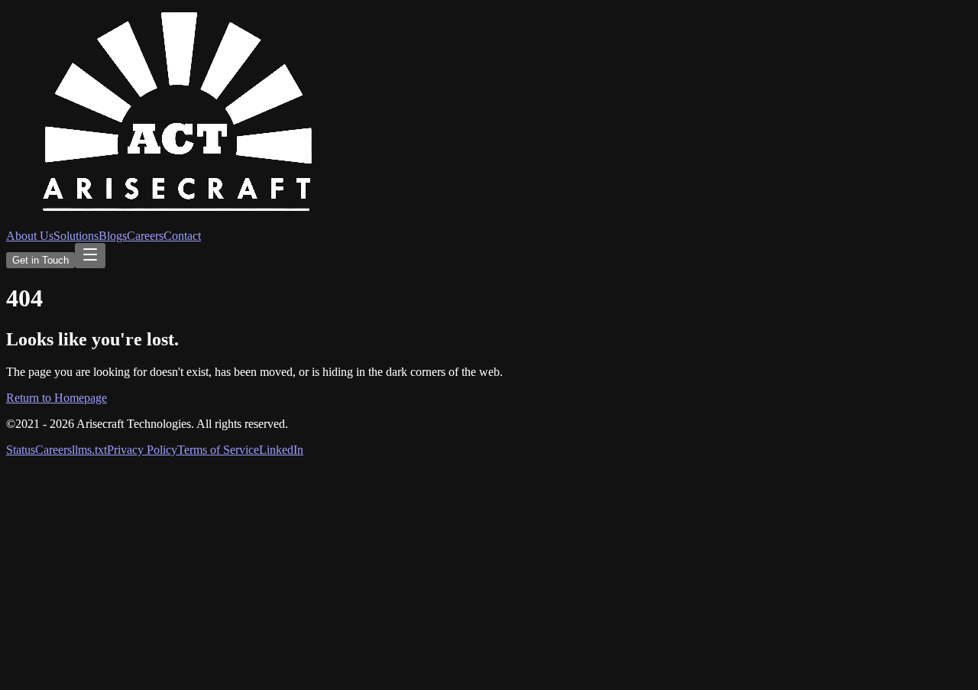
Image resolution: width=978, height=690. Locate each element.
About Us (29, 235)
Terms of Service (218, 449)
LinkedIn (281, 449)
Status (20, 449)
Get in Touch (40, 260)
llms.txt (89, 449)
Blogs (113, 235)
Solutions (76, 235)
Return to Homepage (56, 397)
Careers (145, 235)
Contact (182, 235)
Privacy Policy (142, 449)
